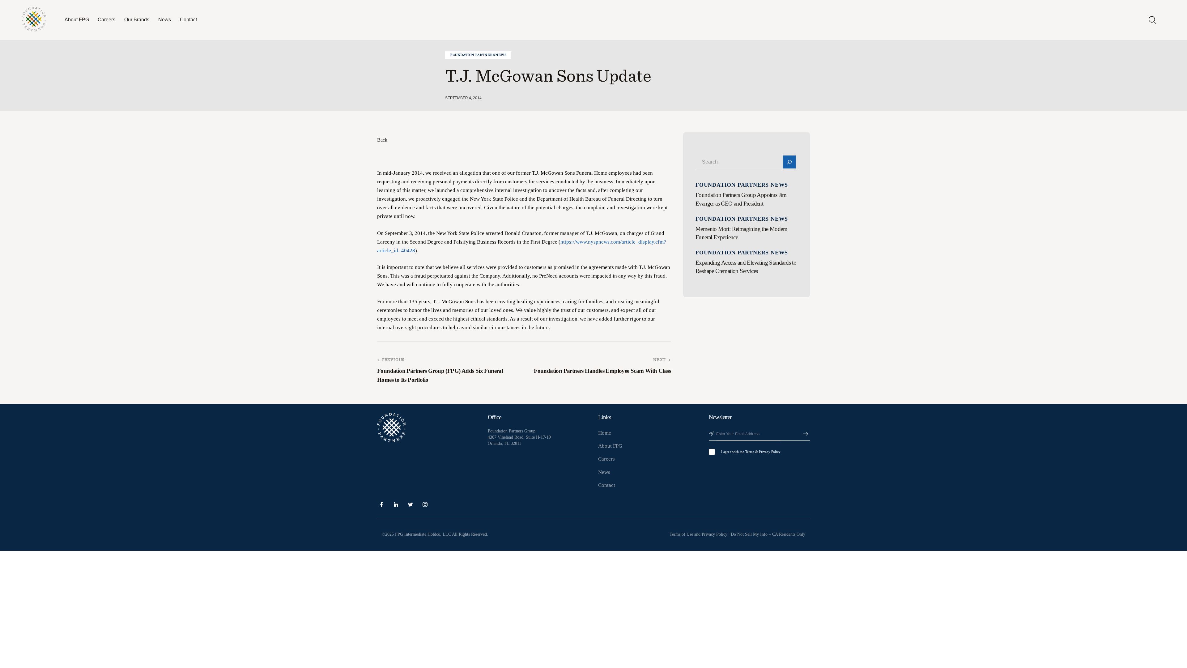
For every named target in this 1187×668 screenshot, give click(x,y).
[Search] (789, 161)
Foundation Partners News (478, 55)
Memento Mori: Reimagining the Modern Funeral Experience (741, 233)
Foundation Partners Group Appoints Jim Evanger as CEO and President (741, 199)
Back (382, 140)
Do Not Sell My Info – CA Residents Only (768, 534)
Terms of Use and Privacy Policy (698, 534)
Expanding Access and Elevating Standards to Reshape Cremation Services (746, 266)
